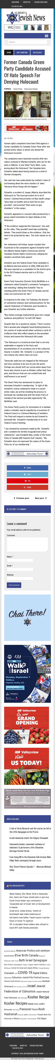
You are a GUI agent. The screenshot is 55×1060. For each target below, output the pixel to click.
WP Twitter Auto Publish (18, 1059)
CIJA (15, 973)
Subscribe (15, 2)
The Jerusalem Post (17, 885)
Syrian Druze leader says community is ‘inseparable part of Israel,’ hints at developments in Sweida (29, 904)
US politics (23, 1019)
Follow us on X (17, 6)
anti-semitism (43, 950)
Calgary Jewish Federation (37, 965)
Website (10, 575)
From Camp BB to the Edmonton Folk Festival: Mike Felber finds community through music (30, 858)
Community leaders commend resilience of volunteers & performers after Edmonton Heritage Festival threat (27, 848)
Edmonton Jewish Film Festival (26, 977)
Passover (25, 1009)
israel (31, 986)
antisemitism (9, 956)
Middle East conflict (36, 1004)
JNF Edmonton (22, 998)
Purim (35, 1009)
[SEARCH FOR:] (27, 41)
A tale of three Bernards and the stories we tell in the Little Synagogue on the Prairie (30, 830)
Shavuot (20, 1015)
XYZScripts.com (39, 1059)
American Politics (26, 950)
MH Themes (40, 1053)
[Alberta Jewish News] (27, 18)
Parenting (16, 1010)
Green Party (17, 89)
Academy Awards (9, 951)
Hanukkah (46, 981)
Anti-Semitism (22, 52)
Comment (11, 535)
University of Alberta (11, 1018)
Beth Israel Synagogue (33, 960)
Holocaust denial (31, 89)
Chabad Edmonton (44, 968)
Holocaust (8, 986)
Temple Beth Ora (44, 1014)
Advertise (26, 2)
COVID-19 (25, 972)
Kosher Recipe (38, 997)
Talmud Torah (33, 1015)
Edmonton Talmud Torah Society (31, 981)
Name (9, 556)
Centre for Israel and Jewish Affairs (24, 968)
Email (9, 565)
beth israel (14, 961)
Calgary (25, 965)
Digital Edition (40, 973)
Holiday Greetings (41, 2)
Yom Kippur (41, 1018)
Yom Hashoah (32, 1019)
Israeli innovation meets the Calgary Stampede (28, 838)
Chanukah (9, 973)
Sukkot (26, 1015)
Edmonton (8, 978)
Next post (39, 498)
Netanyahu (8, 1009)
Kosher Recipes (15, 1003)
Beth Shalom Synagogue (13, 965)
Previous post (22, 498)
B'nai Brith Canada (26, 955)
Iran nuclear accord (20, 987)
